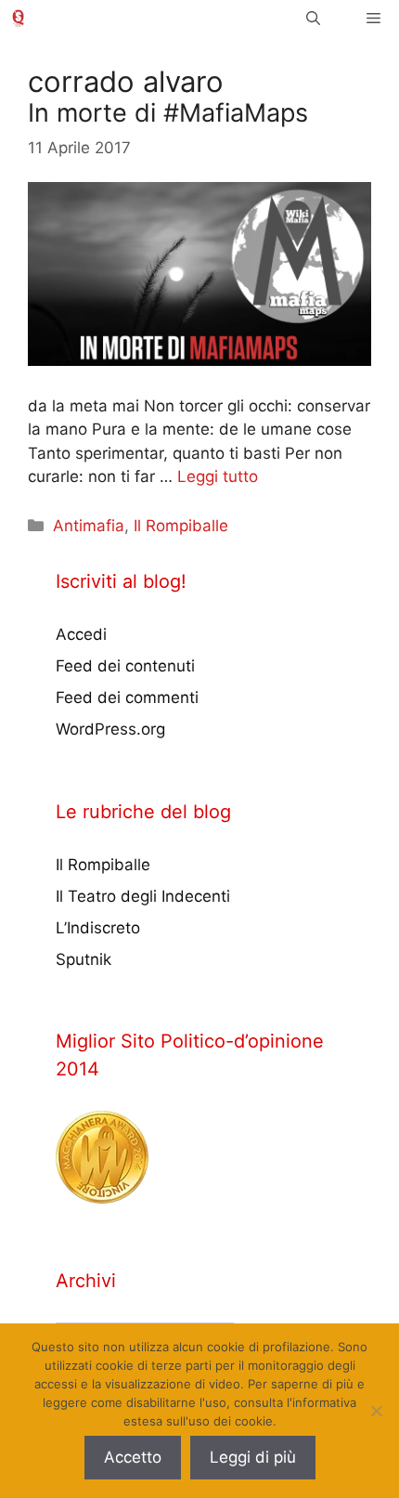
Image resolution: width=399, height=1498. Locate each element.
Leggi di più (253, 1457)
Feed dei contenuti (125, 666)
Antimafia (88, 525)
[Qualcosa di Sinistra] (18, 18)
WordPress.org (110, 729)
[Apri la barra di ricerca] (313, 18)
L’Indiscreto (98, 927)
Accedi (81, 634)
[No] (376, 1410)
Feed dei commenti (127, 697)
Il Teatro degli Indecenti (143, 896)
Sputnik (83, 959)
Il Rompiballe (181, 525)
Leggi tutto (217, 476)
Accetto (132, 1457)
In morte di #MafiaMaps (168, 113)
